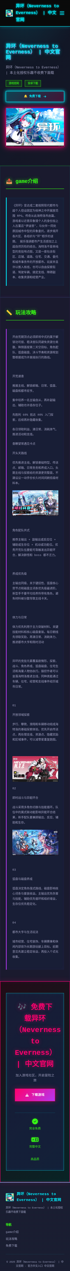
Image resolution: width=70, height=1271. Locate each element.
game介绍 (12, 1232)
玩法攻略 (11, 1239)
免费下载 (11, 1245)
